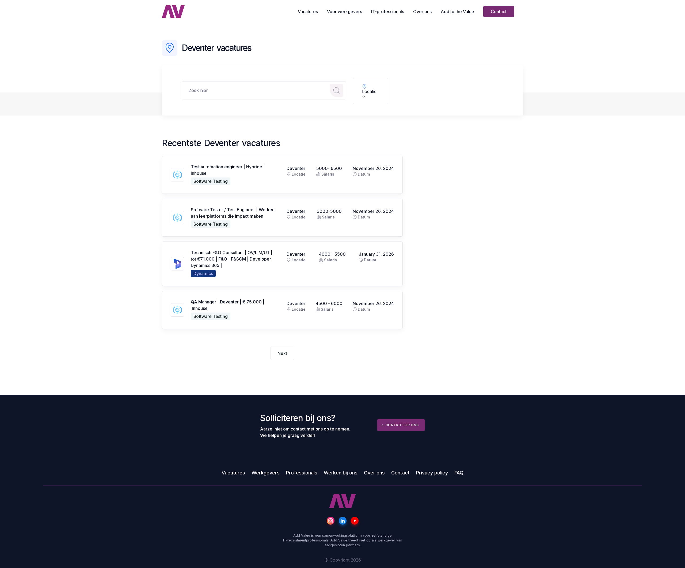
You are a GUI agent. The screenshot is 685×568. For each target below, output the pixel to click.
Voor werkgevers (344, 11)
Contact (499, 11)
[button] (370, 91)
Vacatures (308, 11)
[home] (173, 11)
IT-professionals (387, 11)
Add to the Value (457, 11)
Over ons (422, 11)
